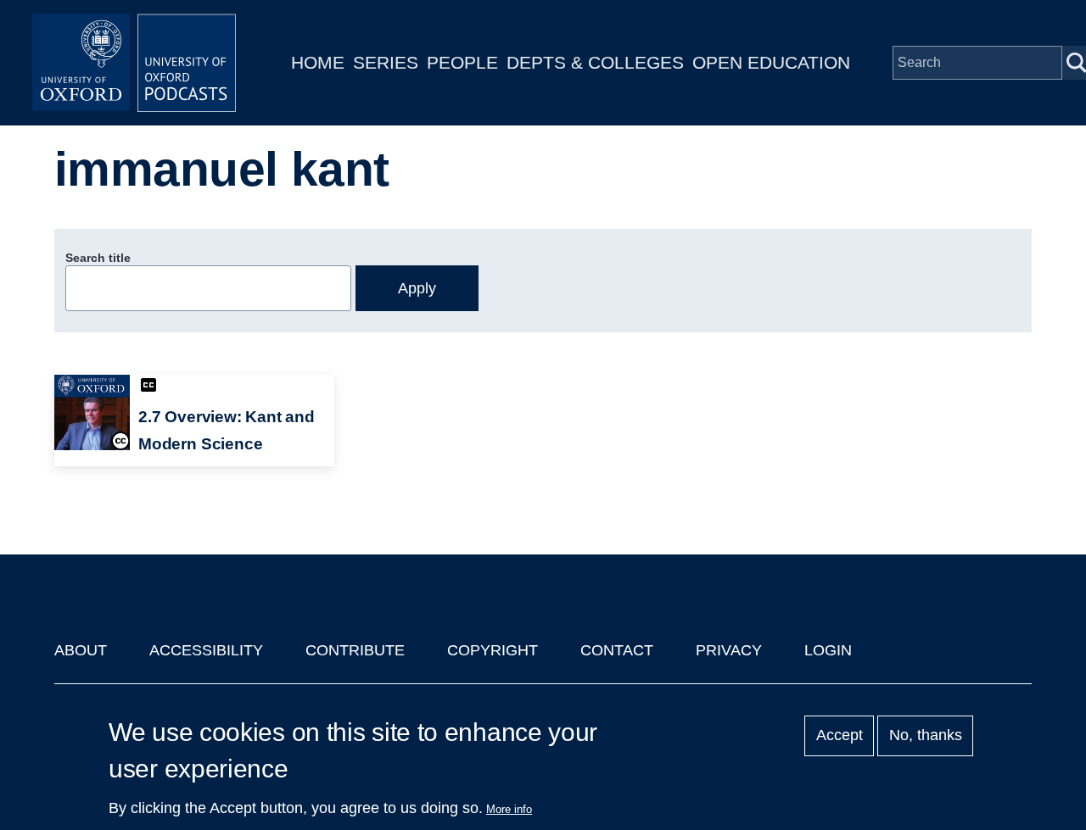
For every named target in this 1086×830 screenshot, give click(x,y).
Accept (839, 735)
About (80, 650)
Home (317, 62)
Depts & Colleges (595, 62)
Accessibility (206, 650)
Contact (616, 650)
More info (509, 809)
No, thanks (925, 735)
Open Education (771, 62)
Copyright (492, 650)
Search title (98, 258)
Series (385, 62)
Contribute (355, 650)
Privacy (729, 650)
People (462, 62)
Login (828, 650)
